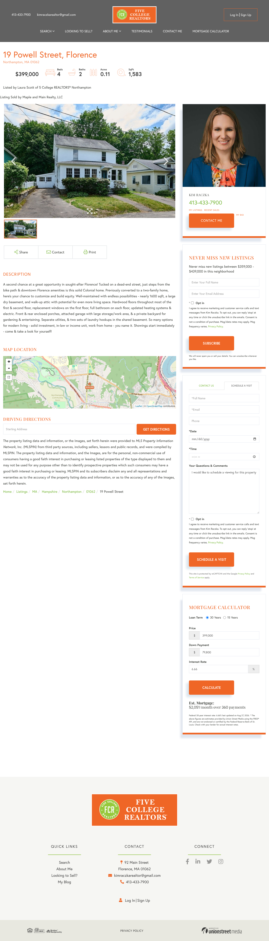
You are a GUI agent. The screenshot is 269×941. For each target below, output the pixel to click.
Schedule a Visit (241, 385)
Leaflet (138, 406)
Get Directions (156, 429)
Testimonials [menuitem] (142, 31)
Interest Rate (197, 662)
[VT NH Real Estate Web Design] (222, 930)
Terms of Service (196, 577)
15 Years (232, 617)
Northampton (72, 491)
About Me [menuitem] (64, 868)
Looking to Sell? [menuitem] (78, 31)
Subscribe (211, 343)
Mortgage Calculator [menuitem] (211, 31)
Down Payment (199, 645)
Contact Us (206, 385)
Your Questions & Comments (208, 466)
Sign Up (246, 15)
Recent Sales (211, 210)
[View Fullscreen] (9, 377)
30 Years (215, 617)
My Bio (240, 215)
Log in (234, 15)
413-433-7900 (21, 15)
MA (34, 491)
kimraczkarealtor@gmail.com (56, 15)
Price (192, 628)
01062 (90, 491)
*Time (192, 449)
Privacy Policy (215, 326)
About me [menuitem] (110, 31)
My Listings (195, 210)
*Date (192, 431)
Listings (22, 491)
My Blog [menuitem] (64, 881)
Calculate (211, 687)
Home (7, 491)
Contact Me (211, 220)
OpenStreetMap (154, 406)
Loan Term (196, 617)
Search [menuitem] (45, 31)
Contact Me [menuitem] (172, 31)
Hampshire (49, 491)
